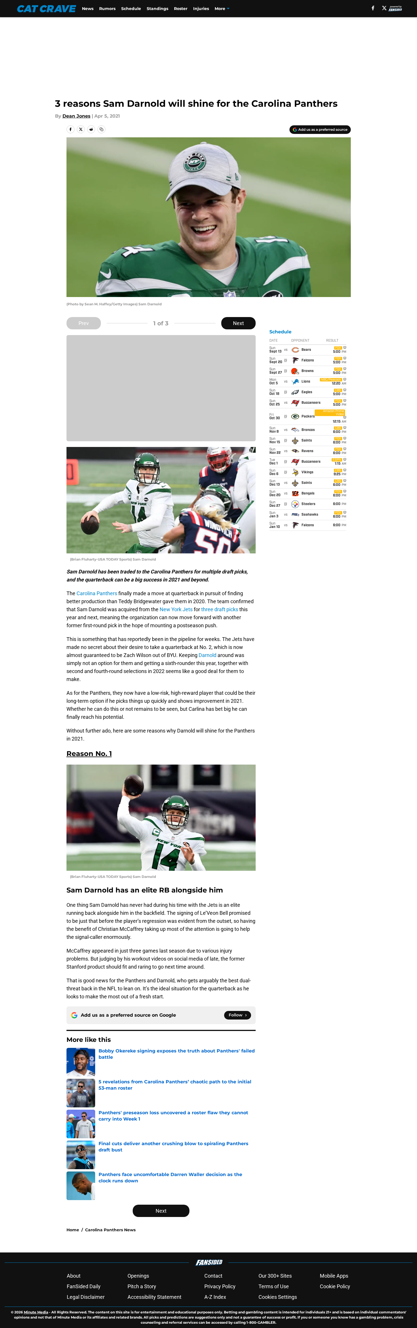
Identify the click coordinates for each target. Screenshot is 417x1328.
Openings (138, 1276)
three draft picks (219, 609)
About (74, 1276)
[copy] (101, 129)
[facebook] (373, 8)
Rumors (107, 8)
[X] (384, 8)
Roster (180, 8)
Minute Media (36, 1312)
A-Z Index (215, 1297)
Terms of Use (274, 1286)
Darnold (207, 655)
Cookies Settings (278, 1297)
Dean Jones (76, 116)
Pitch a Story (142, 1286)
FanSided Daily (84, 1286)
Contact (213, 1276)
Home (72, 1229)
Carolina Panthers (96, 593)
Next (238, 323)
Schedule (131, 8)
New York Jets (176, 609)
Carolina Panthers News (110, 1229)
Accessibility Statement (154, 1297)
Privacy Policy (220, 1286)
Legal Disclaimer (86, 1297)
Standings (157, 8)
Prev (84, 323)
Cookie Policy (335, 1286)
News (87, 8)
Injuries (201, 8)
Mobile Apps (334, 1276)
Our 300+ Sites (275, 1276)
